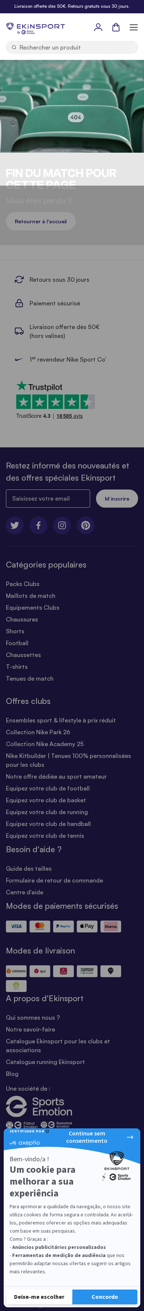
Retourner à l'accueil (41, 221)
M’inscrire (117, 498)
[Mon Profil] (98, 27)
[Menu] (133, 27)
